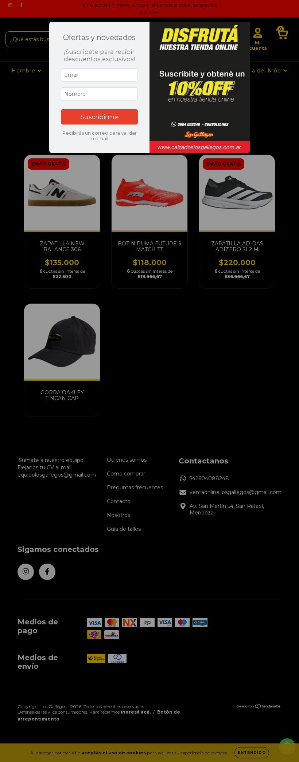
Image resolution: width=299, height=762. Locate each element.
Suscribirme (99, 117)
